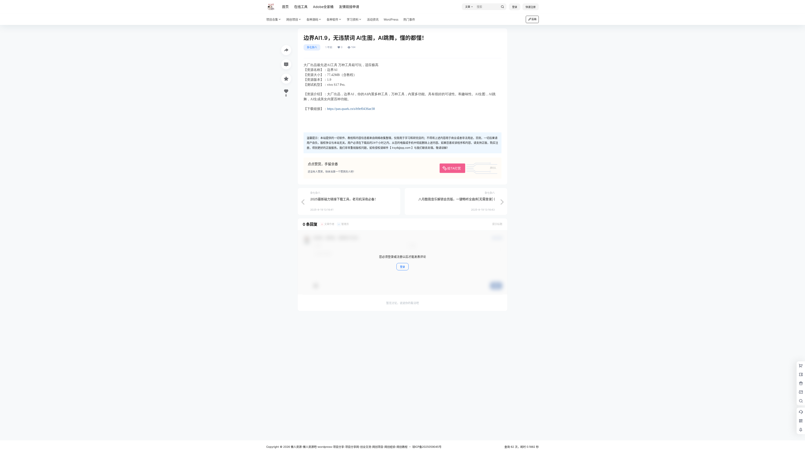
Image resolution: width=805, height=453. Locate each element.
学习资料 (352, 19)
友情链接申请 (349, 7)
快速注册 (531, 7)
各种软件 (332, 19)
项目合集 (272, 19)
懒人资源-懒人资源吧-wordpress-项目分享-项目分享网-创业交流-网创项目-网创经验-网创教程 (349, 446)
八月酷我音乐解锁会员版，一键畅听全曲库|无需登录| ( (456, 199)
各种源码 (312, 19)
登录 (514, 7)
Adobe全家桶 (323, 7)
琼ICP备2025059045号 (426, 446)
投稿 (533, 19)
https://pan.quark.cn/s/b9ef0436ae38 (351, 109)
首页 (285, 7)
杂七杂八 (312, 47)
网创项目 (292, 19)
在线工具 (301, 7)
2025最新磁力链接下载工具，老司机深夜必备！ (344, 199)
